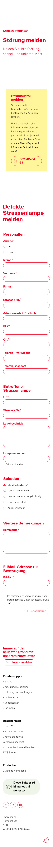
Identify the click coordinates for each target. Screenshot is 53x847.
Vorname (10, 273)
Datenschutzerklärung (36, 599)
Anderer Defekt (16, 507)
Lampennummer (14, 453)
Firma (7, 286)
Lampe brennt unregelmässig (24, 496)
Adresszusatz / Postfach (19, 313)
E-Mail (8, 577)
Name (8, 260)
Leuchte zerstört (17, 502)
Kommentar (11, 529)
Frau (10, 252)
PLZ (6, 326)
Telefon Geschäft (14, 366)
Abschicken (38, 611)
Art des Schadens (15, 485)
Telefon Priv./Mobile (16, 352)
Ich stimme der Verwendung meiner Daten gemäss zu (28, 600)
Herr (10, 246)
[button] (6, 805)
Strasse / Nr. (12, 299)
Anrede (8, 241)
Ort (6, 339)
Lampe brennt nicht (19, 490)
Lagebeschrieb (13, 423)
